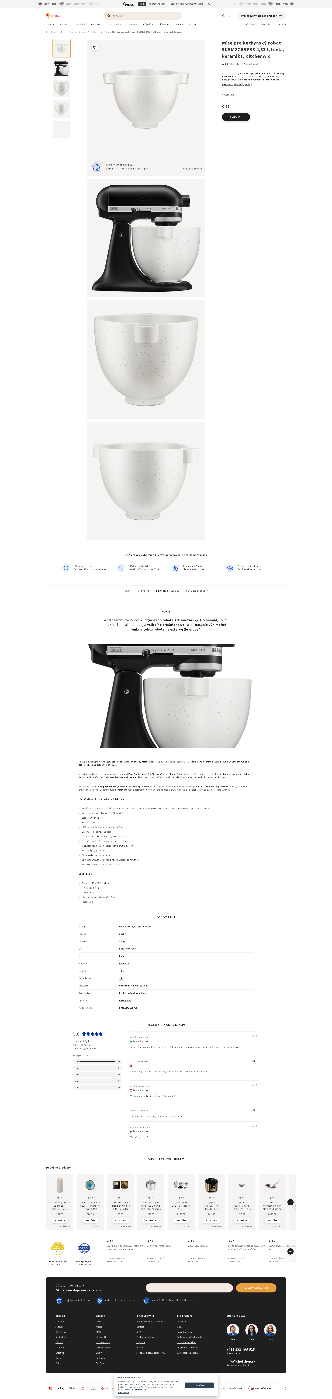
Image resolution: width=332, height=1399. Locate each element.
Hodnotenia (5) (169, 590)
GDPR (139, 1332)
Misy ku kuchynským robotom (135, 926)
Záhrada (59, 1342)
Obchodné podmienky (147, 1337)
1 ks (121, 978)
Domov (59, 1358)
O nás (179, 1327)
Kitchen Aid (101, 1337)
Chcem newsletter (256, 1288)
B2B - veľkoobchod (186, 1342)
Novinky (266, 24)
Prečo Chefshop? (185, 1332)
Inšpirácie (250, 24)
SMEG (99, 1332)
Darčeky (281, 24)
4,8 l (121, 971)
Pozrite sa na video (192, 169)
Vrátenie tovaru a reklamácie (150, 1321)
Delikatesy (61, 1332)
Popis (127, 590)
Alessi (99, 1327)
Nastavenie (123, 1392)
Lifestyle (60, 1353)
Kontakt (140, 1327)
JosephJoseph (103, 1347)
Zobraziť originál (140, 1041)
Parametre (143, 590)
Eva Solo (100, 1363)
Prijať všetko (199, 1385)
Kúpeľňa (60, 1347)
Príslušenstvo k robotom (132, 993)
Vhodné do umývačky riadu (133, 986)
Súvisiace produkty (197, 590)
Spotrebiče (61, 1337)
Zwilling (99, 1353)
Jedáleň (59, 1327)
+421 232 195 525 (241, 1349)
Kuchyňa (60, 1321)
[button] (59, 1220)
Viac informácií (139, 1390)
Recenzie (181, 1321)
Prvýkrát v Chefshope (187, 1347)
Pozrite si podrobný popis (236, 84)
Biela (122, 956)
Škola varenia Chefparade (189, 1337)
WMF (98, 1321)
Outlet (59, 1363)
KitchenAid (125, 1000)
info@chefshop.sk (241, 1361)
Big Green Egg (103, 1342)
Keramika (124, 963)
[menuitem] (50, 25)
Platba (139, 1347)
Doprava (140, 1342)
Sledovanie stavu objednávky (150, 1353)
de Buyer (100, 1358)
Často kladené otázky (187, 1353)
